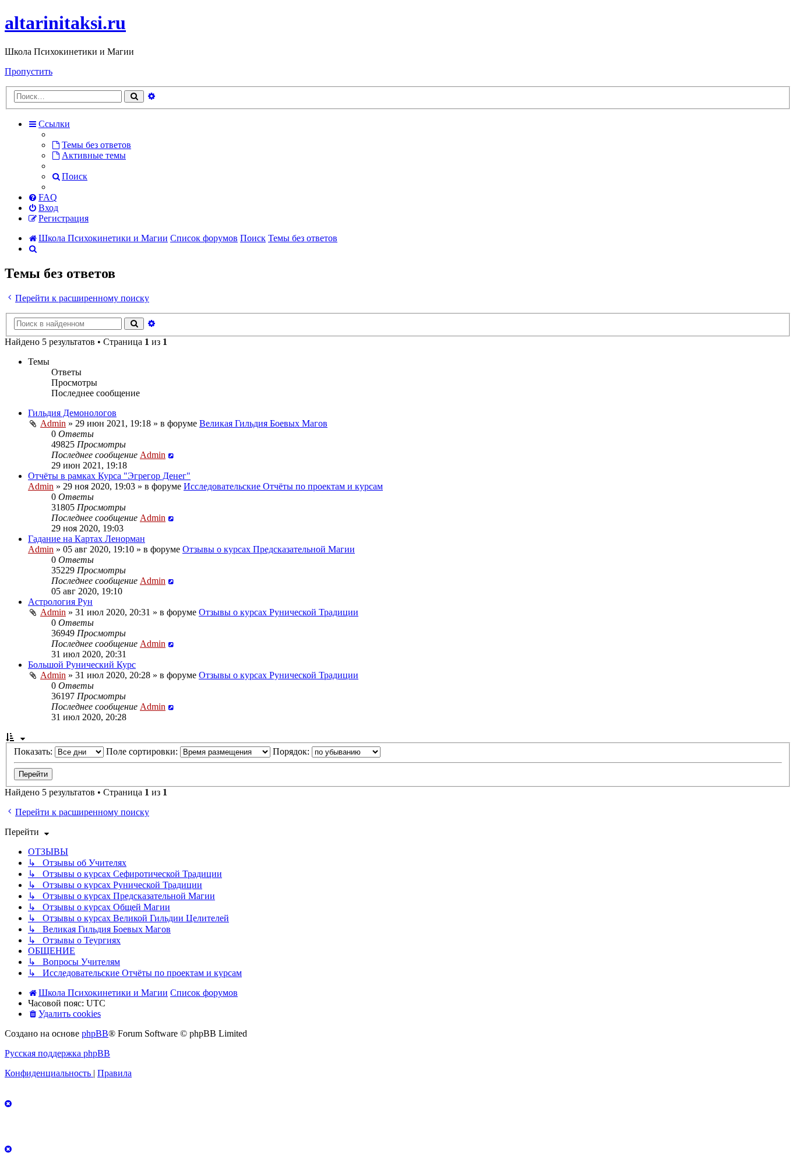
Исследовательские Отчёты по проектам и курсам (283, 486)
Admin (53, 423)
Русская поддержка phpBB (57, 1053)
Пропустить (28, 71)
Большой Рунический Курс (82, 665)
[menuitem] (91, 145)
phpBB (95, 1033)
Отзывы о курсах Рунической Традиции (278, 612)
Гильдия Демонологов (72, 413)
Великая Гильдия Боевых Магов (263, 423)
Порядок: (292, 751)
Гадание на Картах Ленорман (86, 539)
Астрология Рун (60, 602)
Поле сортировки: (143, 751)
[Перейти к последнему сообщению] (171, 455)
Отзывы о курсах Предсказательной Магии (268, 549)
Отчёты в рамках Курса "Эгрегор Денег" (109, 476)
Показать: (34, 751)
